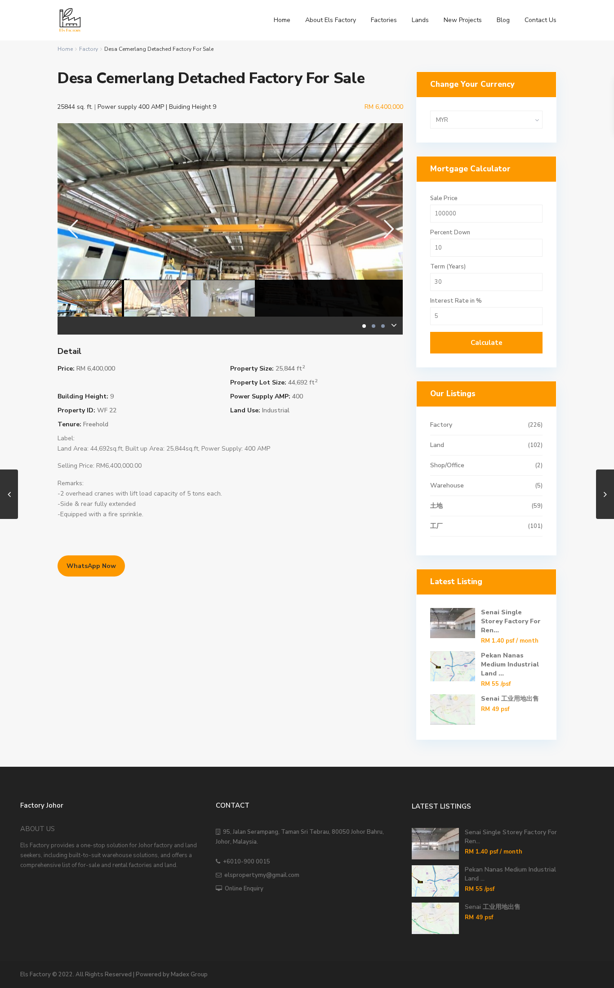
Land (437, 445)
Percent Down (450, 233)
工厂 (436, 526)
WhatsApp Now (91, 566)
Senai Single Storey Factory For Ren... (511, 621)
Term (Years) (448, 267)
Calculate (487, 342)
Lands (420, 20)
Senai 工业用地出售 (510, 698)
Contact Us (540, 20)
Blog (503, 20)
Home (282, 20)
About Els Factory (330, 20)
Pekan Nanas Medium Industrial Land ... (510, 664)
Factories (384, 20)
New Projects (463, 20)
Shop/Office (447, 465)
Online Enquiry (242, 889)
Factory (88, 49)
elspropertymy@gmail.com (260, 875)
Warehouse (447, 485)
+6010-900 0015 (245, 862)
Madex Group (189, 974)
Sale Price (444, 198)
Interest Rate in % (456, 301)
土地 (436, 505)
